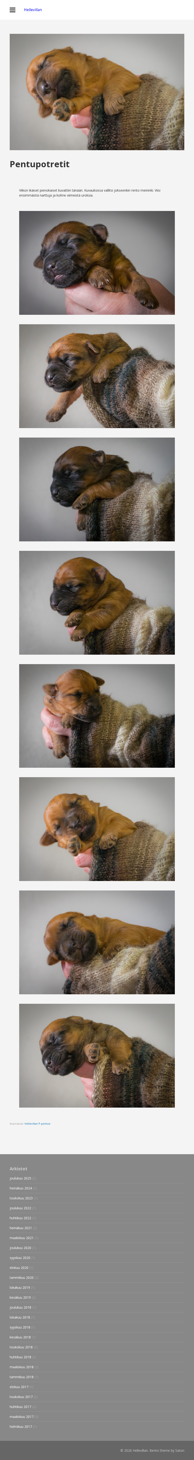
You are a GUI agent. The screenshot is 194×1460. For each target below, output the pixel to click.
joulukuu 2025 (20, 1178)
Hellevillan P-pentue (37, 1123)
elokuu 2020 (19, 1267)
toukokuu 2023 (21, 1198)
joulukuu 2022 (20, 1208)
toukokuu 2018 (21, 1347)
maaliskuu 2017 (22, 1416)
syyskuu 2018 (20, 1327)
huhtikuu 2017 (20, 1406)
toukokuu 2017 (21, 1396)
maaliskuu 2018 (22, 1367)
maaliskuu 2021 (22, 1238)
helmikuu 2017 (21, 1426)
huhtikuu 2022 (20, 1218)
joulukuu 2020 (20, 1247)
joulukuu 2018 (20, 1307)
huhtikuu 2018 (20, 1357)
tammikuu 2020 (22, 1277)
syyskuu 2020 (20, 1257)
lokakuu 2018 (20, 1317)
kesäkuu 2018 (20, 1337)
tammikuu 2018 (22, 1377)
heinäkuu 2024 (21, 1188)
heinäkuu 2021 (21, 1228)
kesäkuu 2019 (20, 1297)
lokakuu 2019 (20, 1287)
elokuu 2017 (19, 1387)
